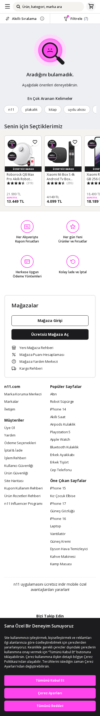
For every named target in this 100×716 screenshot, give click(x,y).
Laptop (55, 526)
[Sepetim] (91, 7)
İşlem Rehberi (15, 458)
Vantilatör (58, 534)
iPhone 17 (58, 504)
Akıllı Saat (57, 417)
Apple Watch (60, 439)
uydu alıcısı (77, 109)
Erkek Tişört (59, 462)
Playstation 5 (60, 432)
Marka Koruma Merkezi (23, 394)
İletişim (9, 409)
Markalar (11, 402)
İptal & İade (13, 450)
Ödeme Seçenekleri (20, 443)
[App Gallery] (64, 600)
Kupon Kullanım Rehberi (23, 488)
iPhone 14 (58, 409)
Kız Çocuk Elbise (63, 496)
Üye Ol (9, 428)
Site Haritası (13, 481)
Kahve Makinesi (63, 557)
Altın (53, 394)
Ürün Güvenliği (16, 473)
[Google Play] (33, 600)
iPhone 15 (58, 488)
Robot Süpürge (62, 402)
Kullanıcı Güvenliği (18, 466)
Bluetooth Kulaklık (64, 447)
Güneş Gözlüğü (62, 511)
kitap (53, 109)
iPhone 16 (58, 519)
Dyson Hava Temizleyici (69, 549)
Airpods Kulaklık (63, 424)
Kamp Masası (61, 564)
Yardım (9, 435)
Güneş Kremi (60, 542)
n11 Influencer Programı (23, 504)
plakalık (31, 109)
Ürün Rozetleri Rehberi (22, 496)
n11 (11, 109)
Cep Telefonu (61, 470)
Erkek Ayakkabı (62, 455)
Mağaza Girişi (50, 320)
